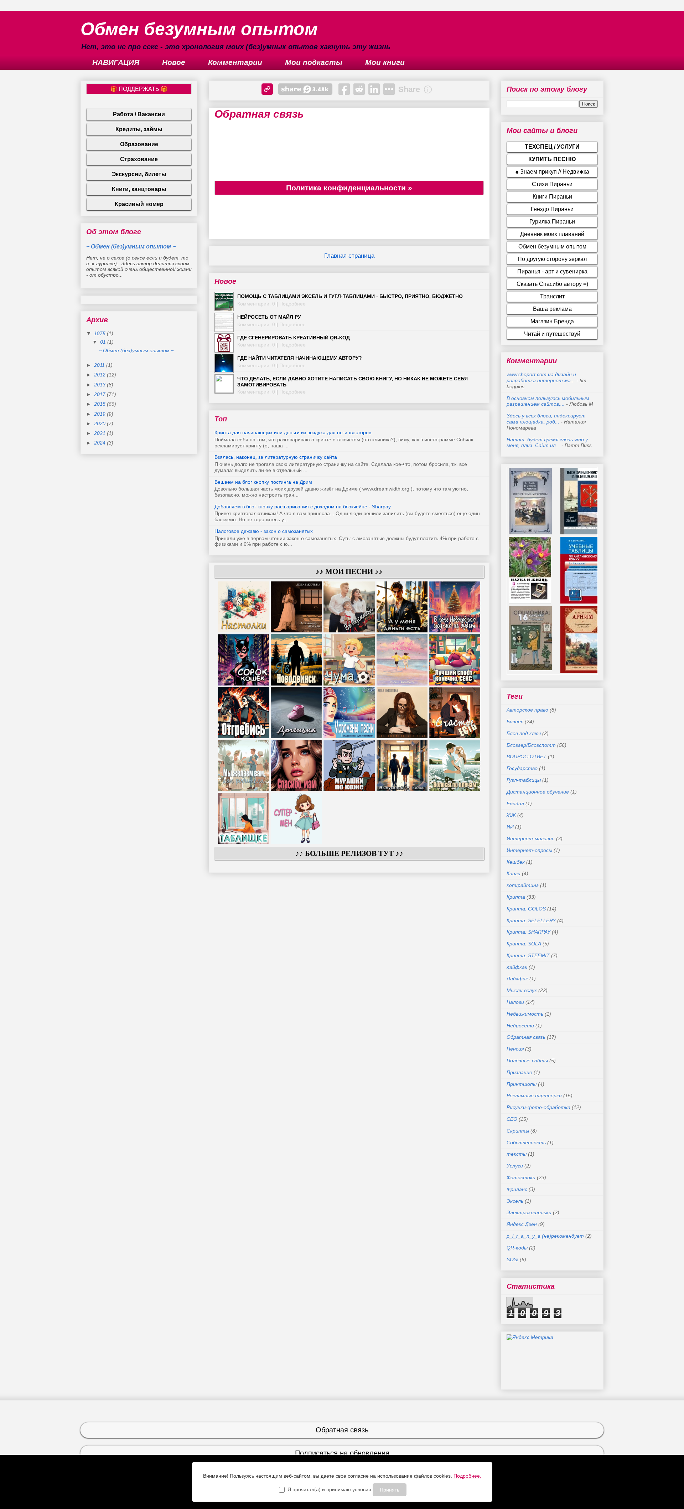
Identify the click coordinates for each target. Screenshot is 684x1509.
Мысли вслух (522, 990)
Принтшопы (522, 1084)
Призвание (519, 1072)
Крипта (516, 897)
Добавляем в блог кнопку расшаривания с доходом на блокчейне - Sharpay (302, 506)
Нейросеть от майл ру (269, 317)
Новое (173, 62)
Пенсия (515, 1049)
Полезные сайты (527, 1060)
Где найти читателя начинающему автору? (299, 358)
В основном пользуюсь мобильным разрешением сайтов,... (548, 401)
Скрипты (518, 1131)
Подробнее (292, 304)
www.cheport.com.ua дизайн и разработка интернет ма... (541, 377)
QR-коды (517, 1248)
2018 (100, 404)
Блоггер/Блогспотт (531, 745)
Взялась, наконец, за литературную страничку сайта (275, 457)
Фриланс (517, 1189)
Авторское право (527, 710)
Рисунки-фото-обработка (538, 1107)
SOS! (512, 1259)
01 (103, 342)
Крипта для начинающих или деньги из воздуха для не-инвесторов (292, 432)
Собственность (526, 1142)
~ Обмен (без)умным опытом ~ (131, 246)
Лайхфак (517, 978)
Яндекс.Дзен (522, 1224)
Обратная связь (526, 1037)
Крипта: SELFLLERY (531, 920)
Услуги (515, 1166)
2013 (100, 384)
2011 (100, 365)
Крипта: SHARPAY (528, 932)
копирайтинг (523, 885)
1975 (100, 333)
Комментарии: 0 (256, 304)
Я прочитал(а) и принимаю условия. (330, 1489)
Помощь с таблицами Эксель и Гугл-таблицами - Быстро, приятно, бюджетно (350, 296)
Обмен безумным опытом (199, 29)
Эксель (515, 1201)
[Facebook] (344, 89)
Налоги (515, 1002)
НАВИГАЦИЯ (115, 62)
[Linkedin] (374, 89)
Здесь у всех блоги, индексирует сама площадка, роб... (546, 419)
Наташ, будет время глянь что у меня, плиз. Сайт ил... (547, 442)
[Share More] (389, 89)
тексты (517, 1154)
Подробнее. (467, 1476)
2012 (100, 375)
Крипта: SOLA (524, 943)
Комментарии (235, 62)
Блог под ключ (524, 733)
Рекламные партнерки (534, 1095)
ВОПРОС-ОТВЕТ (526, 756)
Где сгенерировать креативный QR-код (293, 337)
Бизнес (515, 721)
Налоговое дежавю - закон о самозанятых (263, 531)
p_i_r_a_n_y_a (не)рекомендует (545, 1236)
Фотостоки (521, 1177)
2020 (100, 423)
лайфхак (517, 967)
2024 (100, 443)
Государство (522, 768)
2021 (100, 433)
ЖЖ (511, 815)
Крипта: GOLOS (526, 909)
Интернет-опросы (529, 850)
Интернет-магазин (531, 838)
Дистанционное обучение (538, 792)
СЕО (512, 1119)
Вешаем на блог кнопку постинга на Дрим (263, 482)
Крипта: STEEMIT (528, 955)
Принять (389, 1490)
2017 (100, 394)
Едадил (515, 803)
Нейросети (520, 1025)
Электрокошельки (529, 1212)
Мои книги (385, 62)
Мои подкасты (313, 62)
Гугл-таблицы (524, 780)
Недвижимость (525, 1014)
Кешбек (516, 862)
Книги (513, 873)
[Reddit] (359, 89)
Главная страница (349, 255)
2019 (100, 414)
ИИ (510, 827)
